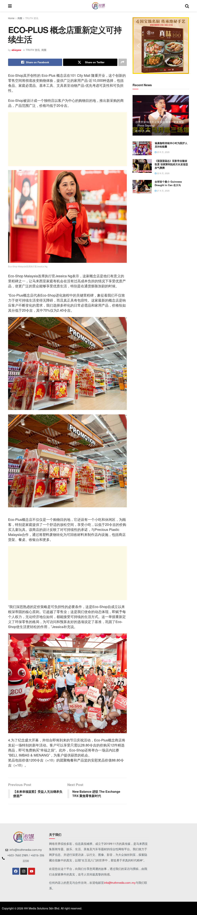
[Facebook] (15, 871)
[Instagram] (23, 871)
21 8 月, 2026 (162, 190)
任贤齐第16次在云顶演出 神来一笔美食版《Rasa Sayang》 (159, 123)
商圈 (20, 18)
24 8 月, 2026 (143, 130)
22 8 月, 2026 (162, 173)
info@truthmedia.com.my (120, 882)
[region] (161, 45)
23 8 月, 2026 (162, 151)
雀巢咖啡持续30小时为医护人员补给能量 (171, 144)
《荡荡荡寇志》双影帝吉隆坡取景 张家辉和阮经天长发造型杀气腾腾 (171, 164)
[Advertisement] (67, 139)
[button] (138, 46)
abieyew (16, 50)
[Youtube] (31, 871)
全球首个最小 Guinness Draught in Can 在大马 (168, 183)
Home (11, 18)
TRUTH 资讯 (31, 18)
